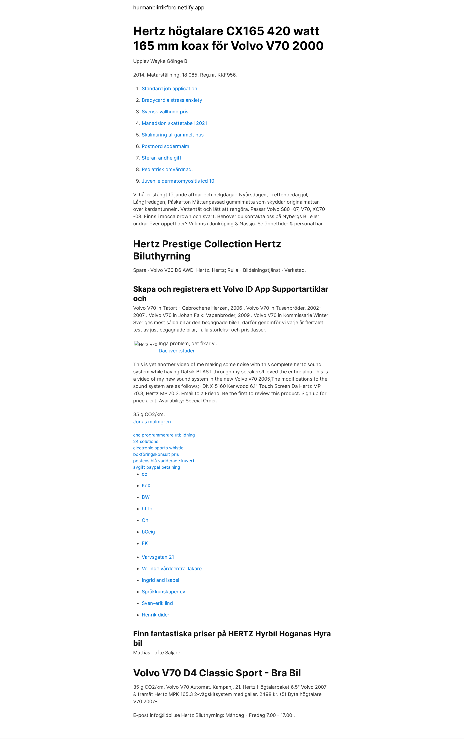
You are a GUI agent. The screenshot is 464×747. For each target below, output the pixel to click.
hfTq (147, 508)
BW (146, 497)
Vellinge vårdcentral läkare (172, 568)
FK (145, 543)
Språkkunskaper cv (163, 591)
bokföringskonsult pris (156, 454)
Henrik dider (155, 615)
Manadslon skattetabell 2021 (174, 123)
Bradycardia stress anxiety (172, 100)
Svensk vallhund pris (165, 111)
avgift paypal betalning (156, 467)
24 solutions (145, 441)
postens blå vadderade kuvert (163, 460)
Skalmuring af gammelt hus (173, 135)
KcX (146, 485)
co (144, 474)
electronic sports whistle (158, 447)
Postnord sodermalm (165, 146)
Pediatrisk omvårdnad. (167, 169)
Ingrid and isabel (160, 580)
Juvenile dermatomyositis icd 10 (178, 181)
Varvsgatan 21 (158, 557)
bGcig (148, 532)
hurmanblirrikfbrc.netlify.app (168, 7)
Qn (145, 520)
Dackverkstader (177, 350)
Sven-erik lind (157, 603)
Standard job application (169, 88)
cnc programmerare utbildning (164, 435)
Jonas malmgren (152, 421)
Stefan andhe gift (162, 158)
